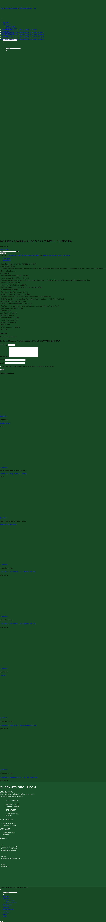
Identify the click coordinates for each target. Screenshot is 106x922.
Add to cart (3, 253)
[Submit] (3, 894)
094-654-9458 (5, 847)
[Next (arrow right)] (2, 921)
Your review (4, 356)
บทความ (6, 907)
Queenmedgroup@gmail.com (10, 858)
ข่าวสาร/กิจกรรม (8, 909)
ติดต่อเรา (9, 815)
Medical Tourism (11, 28)
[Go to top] (0, 889)
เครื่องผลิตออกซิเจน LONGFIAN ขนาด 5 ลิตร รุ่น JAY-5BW (19, 777)
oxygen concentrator (50, 255)
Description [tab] (7, 259)
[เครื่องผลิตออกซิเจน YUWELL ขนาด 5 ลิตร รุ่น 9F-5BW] (7, 18)
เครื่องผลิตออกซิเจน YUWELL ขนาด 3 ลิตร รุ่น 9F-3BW (18, 572)
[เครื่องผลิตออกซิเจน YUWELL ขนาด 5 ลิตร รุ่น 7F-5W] (7, 26)
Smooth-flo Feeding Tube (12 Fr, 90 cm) (13, 474)
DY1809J (3, 675)
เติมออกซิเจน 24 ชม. (12, 804)
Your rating (4, 345)
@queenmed (5, 866)
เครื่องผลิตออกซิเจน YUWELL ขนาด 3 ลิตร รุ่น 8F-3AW (18, 624)
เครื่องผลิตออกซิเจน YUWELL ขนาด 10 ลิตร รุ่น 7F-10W (18, 725)
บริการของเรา (7, 898)
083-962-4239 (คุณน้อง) (8, 850)
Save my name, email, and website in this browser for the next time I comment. (28, 366)
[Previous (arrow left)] (0, 921)
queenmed (66, 255)
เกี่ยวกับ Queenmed (12, 814)
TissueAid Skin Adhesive (8, 524)
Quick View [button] (4, 416)
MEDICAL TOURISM (12, 806)
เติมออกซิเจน (10, 901)
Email (2, 363)
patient (60, 255)
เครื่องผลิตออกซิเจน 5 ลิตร (27, 8)
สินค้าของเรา (7, 905)
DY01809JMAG (5, 423)
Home (2, 8)
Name (2, 360)
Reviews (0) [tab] (7, 260)
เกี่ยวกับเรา (6, 912)
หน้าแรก (6, 896)
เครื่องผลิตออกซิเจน (11, 8)
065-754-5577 (5, 849)
